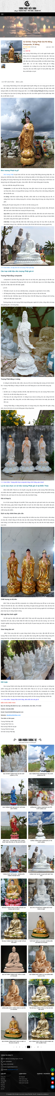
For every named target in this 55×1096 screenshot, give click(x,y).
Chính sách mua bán (23, 1082)
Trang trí (3, 1084)
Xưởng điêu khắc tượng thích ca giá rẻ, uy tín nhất (14, 1008)
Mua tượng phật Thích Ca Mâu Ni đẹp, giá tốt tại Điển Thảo (41, 1042)
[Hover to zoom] (11, 51)
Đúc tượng (7, 174)
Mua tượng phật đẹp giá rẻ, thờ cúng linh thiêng (14, 808)
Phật (12, 174)
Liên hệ (2, 1088)
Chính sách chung (23, 1079)
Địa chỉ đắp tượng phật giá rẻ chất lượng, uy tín (13, 774)
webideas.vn (46, 1094)
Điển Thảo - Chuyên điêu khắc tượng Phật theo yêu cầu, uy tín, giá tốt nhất (13, 841)
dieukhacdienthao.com (14, 715)
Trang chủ (3, 1076)
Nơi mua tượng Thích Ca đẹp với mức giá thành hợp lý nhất (14, 908)
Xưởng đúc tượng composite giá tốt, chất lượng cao (41, 808)
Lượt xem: (48, 47)
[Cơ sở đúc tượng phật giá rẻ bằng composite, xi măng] (3, 66)
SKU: (24, 48)
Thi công (3, 1086)
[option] (3, 66)
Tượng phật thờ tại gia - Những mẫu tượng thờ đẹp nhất (14, 874)
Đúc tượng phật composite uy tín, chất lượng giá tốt (41, 774)
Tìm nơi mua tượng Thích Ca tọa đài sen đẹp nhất (41, 1008)
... (22, 1047)
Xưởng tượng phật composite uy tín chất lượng (41, 841)
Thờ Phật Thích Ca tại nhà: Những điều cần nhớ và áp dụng (41, 941)
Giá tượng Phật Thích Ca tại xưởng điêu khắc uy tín (41, 975)
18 (38, 1047)
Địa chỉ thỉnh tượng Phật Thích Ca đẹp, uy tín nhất (13, 975)
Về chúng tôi (22, 1076)
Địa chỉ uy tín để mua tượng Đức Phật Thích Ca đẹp (41, 908)
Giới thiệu (3, 1079)
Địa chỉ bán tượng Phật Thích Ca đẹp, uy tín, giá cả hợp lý (14, 1042)
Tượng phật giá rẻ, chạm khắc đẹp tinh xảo (41, 874)
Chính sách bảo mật (23, 1080)
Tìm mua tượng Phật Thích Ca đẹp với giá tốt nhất (14, 941)
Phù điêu (3, 1082)
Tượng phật (3, 1080)
